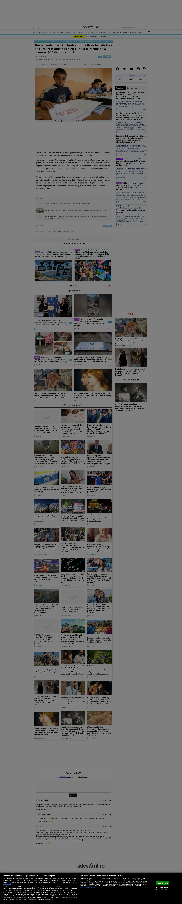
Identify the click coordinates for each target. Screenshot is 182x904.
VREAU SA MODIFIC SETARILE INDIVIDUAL (162, 889)
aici (51, 894)
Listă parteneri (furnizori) (87, 887)
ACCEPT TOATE (162, 883)
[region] (91, 888)
